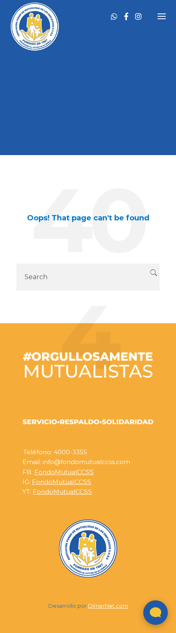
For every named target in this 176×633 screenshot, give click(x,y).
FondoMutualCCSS (64, 472)
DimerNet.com (108, 606)
